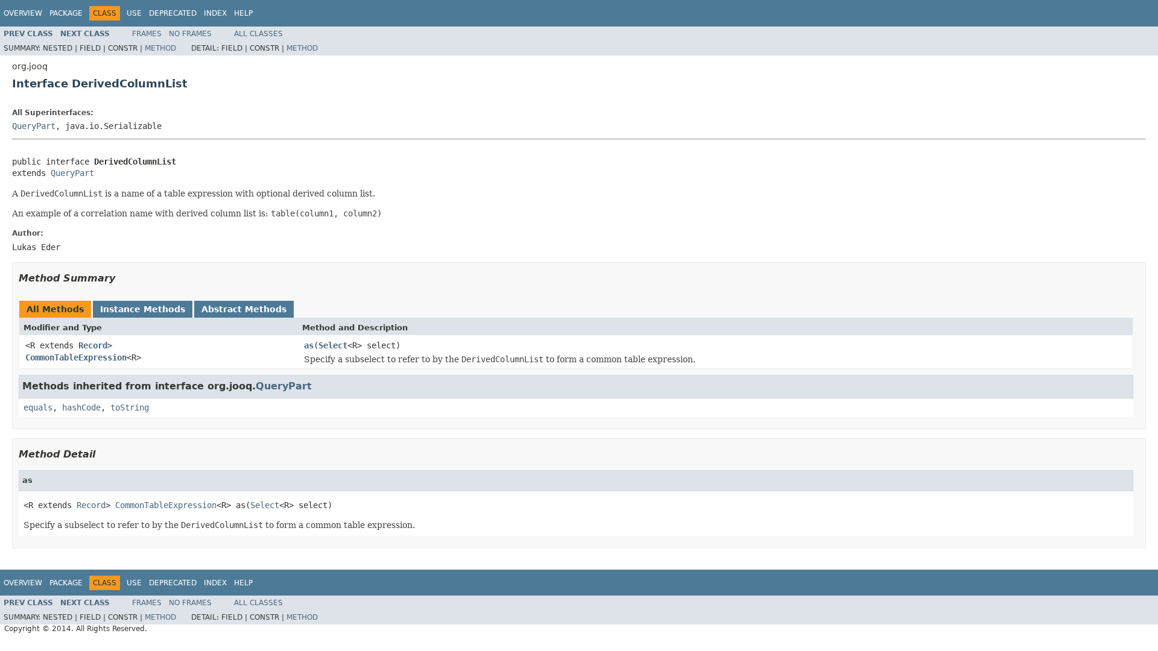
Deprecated (173, 13)
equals (38, 407)
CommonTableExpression (76, 357)
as (309, 345)
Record (92, 345)
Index (215, 13)
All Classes (258, 34)
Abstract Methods (243, 309)
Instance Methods (142, 309)
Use (134, 13)
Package (66, 13)
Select (332, 345)
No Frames (190, 34)
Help (243, 13)
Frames (147, 34)
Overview (23, 13)
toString (129, 407)
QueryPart (33, 126)
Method (160, 48)
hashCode (81, 407)
